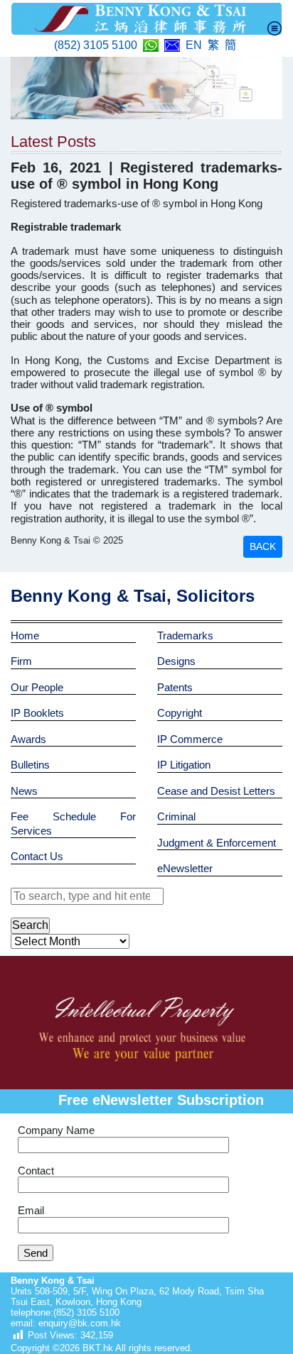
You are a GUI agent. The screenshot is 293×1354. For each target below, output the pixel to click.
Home (25, 635)
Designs (176, 661)
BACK (263, 546)
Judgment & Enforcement (216, 843)
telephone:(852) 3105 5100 (65, 1312)
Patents (175, 687)
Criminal (176, 816)
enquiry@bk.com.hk (78, 1323)
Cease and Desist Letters (216, 791)
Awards (28, 739)
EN (194, 45)
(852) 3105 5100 (95, 45)
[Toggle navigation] (274, 28)
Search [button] (30, 925)
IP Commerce (190, 739)
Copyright (179, 713)
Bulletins (30, 765)
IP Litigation (184, 765)
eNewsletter (185, 868)
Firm (21, 661)
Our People (37, 687)
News (24, 791)
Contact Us (37, 856)
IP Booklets (37, 713)
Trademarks (185, 635)
